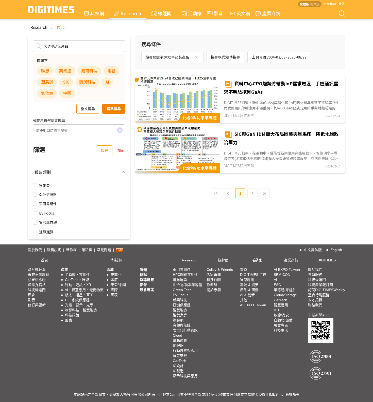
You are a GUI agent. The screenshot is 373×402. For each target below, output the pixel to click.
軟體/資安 (281, 315)
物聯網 (178, 320)
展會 (31, 295)
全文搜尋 (88, 108)
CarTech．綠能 (77, 280)
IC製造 (178, 371)
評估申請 (330, 4)
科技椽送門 (37, 290)
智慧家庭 (180, 315)
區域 (110, 269)
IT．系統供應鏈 (77, 300)
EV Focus (46, 213)
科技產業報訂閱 (320, 285)
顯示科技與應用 (185, 376)
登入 (342, 4)
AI (275, 280)
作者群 (212, 285)
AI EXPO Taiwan (253, 305)
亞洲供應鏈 (48, 194)
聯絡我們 (315, 305)
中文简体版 (313, 250)
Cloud (177, 335)
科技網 (97, 13)
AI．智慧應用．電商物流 (84, 290)
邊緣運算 (46, 231)
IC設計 (178, 366)
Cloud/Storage (285, 295)
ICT (277, 310)
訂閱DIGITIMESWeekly (326, 290)
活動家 (195, 13)
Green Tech (182, 290)
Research (131, 13)
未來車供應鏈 (38, 275)
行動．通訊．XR (78, 285)
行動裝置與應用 (185, 351)
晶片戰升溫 (37, 269)
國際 (114, 290)
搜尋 (61, 27)
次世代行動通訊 (185, 330)
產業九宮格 (37, 285)
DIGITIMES (326, 260)
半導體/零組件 (285, 290)
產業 (64, 269)
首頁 (44, 260)
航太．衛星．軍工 (79, 295)
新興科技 (180, 300)
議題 (143, 269)
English (336, 250)
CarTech (179, 361)
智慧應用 (247, 280)
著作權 (71, 250)
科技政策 (72, 315)
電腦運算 (180, 340)
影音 (216, 13)
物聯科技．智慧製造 (81, 310)
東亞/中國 (118, 285)
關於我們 (35, 250)
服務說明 (54, 250)
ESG (277, 285)
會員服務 (315, 275)
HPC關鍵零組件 (185, 275)
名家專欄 (214, 275)
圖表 (68, 320)
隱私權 (86, 250)
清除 (120, 150)
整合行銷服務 (318, 295)
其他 (243, 300)
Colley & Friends (220, 269)
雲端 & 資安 (249, 285)
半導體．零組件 (77, 275)
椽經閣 (165, 13)
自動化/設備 (283, 320)
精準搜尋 (114, 108)
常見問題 (104, 250)
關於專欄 (214, 290)
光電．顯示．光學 (79, 305)
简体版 (314, 4)
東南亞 (116, 275)
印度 (114, 280)
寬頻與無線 (48, 222)
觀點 (143, 275)
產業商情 (271, 13)
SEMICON (282, 275)
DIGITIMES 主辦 (253, 275)
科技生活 (281, 330)
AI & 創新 (247, 295)
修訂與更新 (37, 305)
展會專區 (147, 290)
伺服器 (44, 184)
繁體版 (304, 4)
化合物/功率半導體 (187, 285)
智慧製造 (180, 310)
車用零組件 (48, 203)
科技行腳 (214, 280)
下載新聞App (318, 315)
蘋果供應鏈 (37, 280)
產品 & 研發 (249, 290)
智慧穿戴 (180, 356)
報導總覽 (147, 280)
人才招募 (315, 300)
